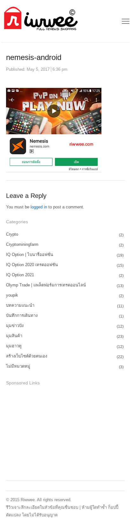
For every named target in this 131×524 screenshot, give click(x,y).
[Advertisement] (53, 432)
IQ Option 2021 (20, 274)
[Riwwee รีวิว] (40, 21)
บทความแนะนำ (20, 305)
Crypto (12, 234)
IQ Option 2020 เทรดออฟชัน (32, 264)
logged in (39, 207)
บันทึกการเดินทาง (22, 315)
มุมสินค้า (14, 335)
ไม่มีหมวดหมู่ (18, 366)
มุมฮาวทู (14, 346)
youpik (12, 295)
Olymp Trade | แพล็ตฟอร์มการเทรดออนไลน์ (46, 285)
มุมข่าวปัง (15, 325)
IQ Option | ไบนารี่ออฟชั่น (29, 254)
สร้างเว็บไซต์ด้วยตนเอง (26, 356)
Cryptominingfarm (22, 244)
